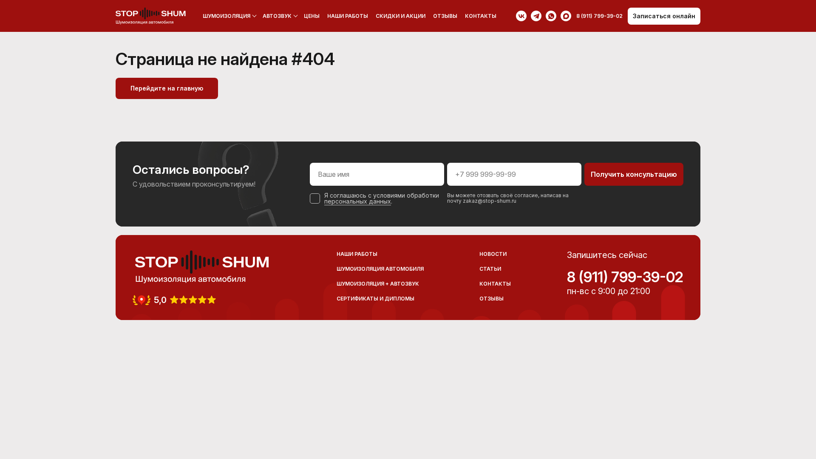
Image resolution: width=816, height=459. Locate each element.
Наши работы (347, 16)
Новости (493, 254)
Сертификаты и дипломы (375, 298)
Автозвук (277, 16)
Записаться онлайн (664, 16)
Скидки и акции (400, 16)
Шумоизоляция (226, 16)
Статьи (490, 269)
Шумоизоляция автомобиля (380, 269)
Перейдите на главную (166, 88)
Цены (312, 16)
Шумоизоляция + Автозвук (378, 283)
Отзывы (445, 16)
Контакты (480, 16)
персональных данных (357, 201)
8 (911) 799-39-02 (625, 277)
